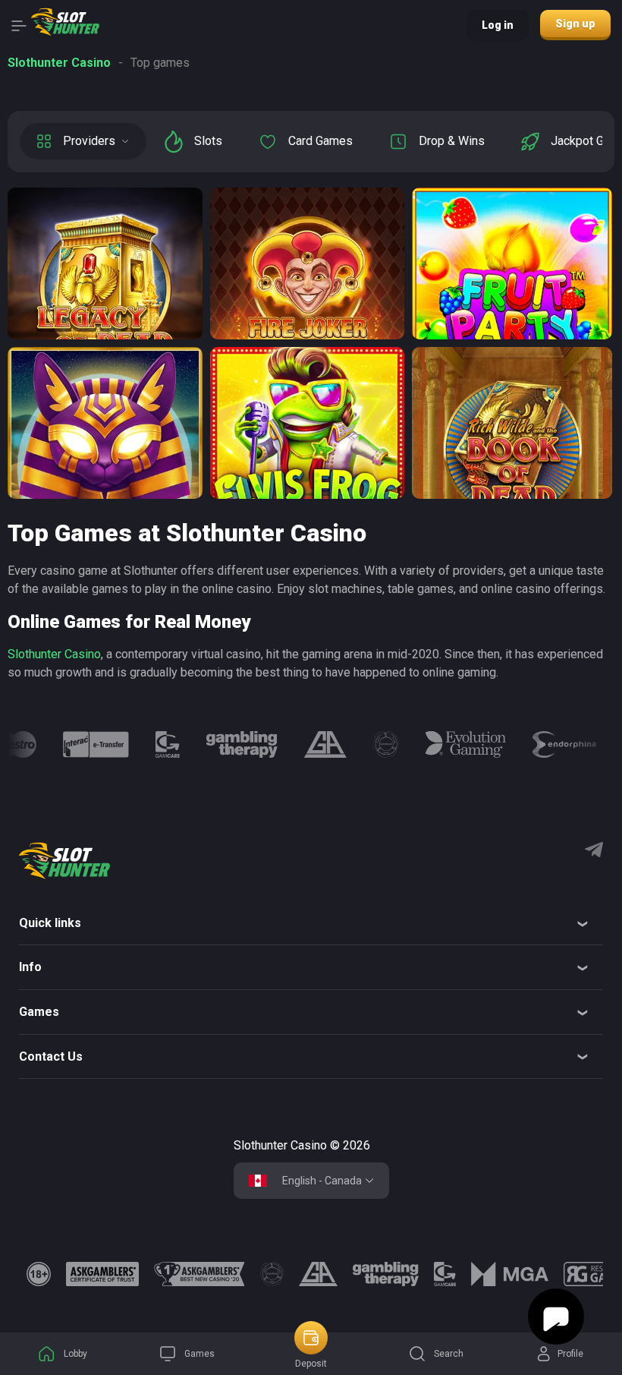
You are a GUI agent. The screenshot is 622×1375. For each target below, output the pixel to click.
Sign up (575, 23)
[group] (95, 744)
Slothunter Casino (54, 654)
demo (105, 309)
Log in (498, 25)
